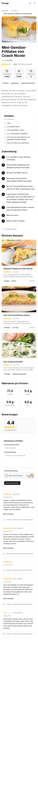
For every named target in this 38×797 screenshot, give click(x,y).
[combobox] (19, 448)
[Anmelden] (30, 3)
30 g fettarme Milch (13, 127)
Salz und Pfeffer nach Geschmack (18, 143)
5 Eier (9, 123)
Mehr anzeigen (8, 514)
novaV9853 (9, 60)
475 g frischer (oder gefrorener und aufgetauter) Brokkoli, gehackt (18, 138)
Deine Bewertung (10, 452)
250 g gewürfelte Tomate (15, 130)
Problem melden (11, 229)
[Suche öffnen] (34, 3)
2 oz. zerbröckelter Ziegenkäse (17, 134)
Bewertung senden (12, 483)
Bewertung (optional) (11, 444)
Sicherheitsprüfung (11, 471)
